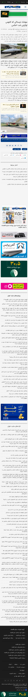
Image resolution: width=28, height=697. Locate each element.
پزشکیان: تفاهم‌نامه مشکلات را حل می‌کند (18, 394)
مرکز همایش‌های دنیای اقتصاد (18, 647)
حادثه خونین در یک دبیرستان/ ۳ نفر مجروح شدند (16, 323)
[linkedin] (12, 145)
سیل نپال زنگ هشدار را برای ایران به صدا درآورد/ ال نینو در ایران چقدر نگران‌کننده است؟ (14, 343)
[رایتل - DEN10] (14, 286)
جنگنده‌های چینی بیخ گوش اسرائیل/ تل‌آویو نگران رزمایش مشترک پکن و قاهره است (14, 338)
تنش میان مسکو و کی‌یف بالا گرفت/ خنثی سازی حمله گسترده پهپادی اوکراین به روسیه (15, 175)
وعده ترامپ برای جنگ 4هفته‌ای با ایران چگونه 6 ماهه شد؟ (14, 486)
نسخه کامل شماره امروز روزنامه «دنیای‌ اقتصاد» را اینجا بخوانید (14, 226)
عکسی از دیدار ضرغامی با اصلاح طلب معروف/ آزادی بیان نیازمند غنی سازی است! (14, 387)
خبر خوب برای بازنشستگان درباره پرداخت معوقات (16, 313)
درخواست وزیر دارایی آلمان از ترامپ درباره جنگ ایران (15, 379)
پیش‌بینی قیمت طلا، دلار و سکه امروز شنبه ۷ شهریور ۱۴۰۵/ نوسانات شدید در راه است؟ (14, 316)
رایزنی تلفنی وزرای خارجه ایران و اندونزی (18, 582)
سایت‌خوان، (21, 139)
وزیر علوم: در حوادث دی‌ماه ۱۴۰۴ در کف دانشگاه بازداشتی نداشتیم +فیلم (14, 461)
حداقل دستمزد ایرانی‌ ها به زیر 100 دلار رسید (17, 510)
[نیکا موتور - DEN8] (14, 235)
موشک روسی (17, 149)
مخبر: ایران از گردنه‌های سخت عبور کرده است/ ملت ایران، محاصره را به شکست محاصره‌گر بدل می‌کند (14, 592)
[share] (11, 680)
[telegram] (10, 145)
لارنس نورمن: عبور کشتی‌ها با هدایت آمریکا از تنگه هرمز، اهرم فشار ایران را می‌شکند (14, 430)
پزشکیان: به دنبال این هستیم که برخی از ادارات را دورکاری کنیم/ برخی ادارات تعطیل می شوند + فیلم (14, 304)
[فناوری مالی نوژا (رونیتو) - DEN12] (14, 412)
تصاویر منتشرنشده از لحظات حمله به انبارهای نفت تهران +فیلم (15, 451)
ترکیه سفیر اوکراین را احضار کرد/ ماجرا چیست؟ (17, 515)
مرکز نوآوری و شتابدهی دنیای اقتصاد (17, 650)
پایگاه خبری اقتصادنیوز (8, 638)
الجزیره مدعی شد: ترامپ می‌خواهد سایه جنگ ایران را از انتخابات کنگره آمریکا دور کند (15, 597)
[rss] (14, 680)
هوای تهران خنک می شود (21, 527)
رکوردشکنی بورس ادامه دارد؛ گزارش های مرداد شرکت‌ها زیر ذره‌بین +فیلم (14, 506)
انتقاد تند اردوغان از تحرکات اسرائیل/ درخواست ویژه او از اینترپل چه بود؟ (14, 363)
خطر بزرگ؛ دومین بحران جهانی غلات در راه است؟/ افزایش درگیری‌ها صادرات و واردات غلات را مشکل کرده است (14, 382)
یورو (7, 2)
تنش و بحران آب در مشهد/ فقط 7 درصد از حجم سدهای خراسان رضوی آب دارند (14, 578)
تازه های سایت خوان (14, 426)
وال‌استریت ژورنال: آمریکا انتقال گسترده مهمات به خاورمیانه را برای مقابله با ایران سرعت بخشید (14, 334)
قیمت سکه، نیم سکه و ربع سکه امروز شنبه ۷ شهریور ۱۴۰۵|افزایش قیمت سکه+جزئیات (14, 547)
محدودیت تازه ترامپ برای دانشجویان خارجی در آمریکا (15, 499)
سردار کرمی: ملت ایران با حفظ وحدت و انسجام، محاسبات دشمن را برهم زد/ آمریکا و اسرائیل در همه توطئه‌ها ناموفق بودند (14, 564)
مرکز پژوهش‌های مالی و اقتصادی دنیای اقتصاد (14, 652)
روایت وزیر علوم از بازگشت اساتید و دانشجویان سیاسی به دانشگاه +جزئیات (14, 470)
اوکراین (24, 149)
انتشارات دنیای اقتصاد (20, 644)
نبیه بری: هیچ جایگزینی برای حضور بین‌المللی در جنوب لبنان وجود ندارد (14, 435)
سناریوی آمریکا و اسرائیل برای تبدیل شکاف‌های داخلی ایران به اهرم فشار (14, 493)
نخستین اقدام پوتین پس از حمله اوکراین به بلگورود (11, 105)
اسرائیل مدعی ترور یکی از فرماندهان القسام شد (17, 524)
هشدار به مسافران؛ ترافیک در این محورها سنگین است (15, 574)
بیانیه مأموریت (12, 673)
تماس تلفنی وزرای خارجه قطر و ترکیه (19, 489)
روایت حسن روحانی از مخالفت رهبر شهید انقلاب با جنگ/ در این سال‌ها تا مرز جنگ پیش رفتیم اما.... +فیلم (14, 482)
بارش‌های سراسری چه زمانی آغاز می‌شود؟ (18, 357)
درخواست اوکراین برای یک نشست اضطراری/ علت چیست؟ (14, 171)
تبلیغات (15, 664)
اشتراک (10, 664)
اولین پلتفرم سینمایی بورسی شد (20, 607)
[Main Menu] (25, 6)
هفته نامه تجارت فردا (20, 638)
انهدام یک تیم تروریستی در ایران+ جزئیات (18, 585)
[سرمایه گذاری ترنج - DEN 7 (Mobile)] (14, 14)
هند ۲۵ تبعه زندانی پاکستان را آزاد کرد (19, 455)
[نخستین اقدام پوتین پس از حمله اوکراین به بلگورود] (23, 106)
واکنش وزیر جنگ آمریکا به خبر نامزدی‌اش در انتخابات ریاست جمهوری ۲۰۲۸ (14, 397)
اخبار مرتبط (14, 165)
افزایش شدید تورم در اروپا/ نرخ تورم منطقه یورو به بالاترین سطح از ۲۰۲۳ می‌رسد (14, 447)
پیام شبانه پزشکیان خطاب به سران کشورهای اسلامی (16, 439)
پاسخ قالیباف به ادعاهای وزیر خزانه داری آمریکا (17, 502)
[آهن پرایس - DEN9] (14, 249)
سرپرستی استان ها (21, 667)
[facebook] (18, 145)
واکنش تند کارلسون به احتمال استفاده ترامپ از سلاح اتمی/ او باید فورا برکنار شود (14, 368)
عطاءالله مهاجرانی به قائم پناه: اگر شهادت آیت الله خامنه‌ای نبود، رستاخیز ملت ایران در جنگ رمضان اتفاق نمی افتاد (14, 309)
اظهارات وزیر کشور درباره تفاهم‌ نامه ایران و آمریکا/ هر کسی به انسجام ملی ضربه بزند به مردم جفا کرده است (14, 618)
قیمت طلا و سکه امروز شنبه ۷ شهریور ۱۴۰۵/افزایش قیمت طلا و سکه (14, 558)
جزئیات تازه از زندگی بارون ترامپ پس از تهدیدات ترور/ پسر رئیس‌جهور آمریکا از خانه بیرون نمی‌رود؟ (14, 442)
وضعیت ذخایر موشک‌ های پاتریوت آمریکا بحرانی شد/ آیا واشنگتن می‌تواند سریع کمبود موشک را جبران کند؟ (14, 610)
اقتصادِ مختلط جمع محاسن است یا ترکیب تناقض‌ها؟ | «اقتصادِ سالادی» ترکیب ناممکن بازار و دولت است (15, 300)
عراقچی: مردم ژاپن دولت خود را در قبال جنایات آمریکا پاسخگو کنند (15, 530)
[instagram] (22, 680)
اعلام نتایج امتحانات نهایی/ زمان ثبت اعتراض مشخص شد (14, 521)
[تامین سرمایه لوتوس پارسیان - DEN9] (14, 269)
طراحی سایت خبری (22, 690)
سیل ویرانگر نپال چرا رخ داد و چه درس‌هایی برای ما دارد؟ (14, 376)
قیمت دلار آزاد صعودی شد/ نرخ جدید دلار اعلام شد (16, 320)
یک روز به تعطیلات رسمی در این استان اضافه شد (16, 330)
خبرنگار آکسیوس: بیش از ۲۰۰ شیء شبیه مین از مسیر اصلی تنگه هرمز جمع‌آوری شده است (14, 372)
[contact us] (8, 680)
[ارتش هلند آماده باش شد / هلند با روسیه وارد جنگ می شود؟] (23, 73)
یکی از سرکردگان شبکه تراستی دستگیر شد (18, 534)
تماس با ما (22, 664)
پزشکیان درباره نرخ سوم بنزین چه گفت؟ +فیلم (17, 391)
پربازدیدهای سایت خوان (14, 296)
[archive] (5, 680)
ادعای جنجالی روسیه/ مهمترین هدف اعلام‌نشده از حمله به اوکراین (14, 180)
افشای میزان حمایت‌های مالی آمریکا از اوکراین (17, 184)
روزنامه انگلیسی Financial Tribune (17, 658)
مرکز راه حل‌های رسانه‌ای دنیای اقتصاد (16, 655)
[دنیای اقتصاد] (12, 7)
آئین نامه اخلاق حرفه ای (19, 676)
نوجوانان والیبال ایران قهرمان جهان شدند (18, 496)
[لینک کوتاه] (21, 145)
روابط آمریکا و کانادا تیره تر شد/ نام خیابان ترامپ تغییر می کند (14, 588)
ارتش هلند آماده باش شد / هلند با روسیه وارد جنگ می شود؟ (10, 73)
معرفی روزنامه (22, 673)
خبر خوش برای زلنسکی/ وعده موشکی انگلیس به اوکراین (14, 169)
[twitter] (15, 145)
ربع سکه (23, 2)
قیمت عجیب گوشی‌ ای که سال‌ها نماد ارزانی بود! (16, 458)
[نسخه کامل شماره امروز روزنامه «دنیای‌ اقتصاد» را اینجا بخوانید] (14, 214)
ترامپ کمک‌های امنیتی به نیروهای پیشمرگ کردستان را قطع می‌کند (14, 326)
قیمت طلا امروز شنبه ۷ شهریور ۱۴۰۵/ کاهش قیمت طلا (15, 550)
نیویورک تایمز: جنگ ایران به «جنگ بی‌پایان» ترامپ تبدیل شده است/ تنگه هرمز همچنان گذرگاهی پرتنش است (15, 466)
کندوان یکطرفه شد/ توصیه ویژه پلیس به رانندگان (16, 512)
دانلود (3, 131)
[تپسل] (1, 135)
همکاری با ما (11, 667)
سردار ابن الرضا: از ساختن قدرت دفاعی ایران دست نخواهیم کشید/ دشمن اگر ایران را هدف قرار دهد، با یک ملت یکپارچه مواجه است (14, 570)
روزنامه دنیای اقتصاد (20, 635)
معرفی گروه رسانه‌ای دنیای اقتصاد (17, 632)
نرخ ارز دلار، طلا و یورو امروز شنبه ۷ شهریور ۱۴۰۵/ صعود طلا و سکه (14, 542)
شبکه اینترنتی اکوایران (8, 635)
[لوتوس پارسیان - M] (14, 694)
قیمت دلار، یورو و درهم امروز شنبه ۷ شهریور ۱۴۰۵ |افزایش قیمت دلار (14, 538)
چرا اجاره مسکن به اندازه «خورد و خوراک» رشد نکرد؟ (15, 360)
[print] (7, 145)
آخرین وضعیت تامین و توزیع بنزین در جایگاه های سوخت (14, 518)
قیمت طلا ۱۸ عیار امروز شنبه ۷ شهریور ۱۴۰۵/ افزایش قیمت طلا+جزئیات (14, 554)
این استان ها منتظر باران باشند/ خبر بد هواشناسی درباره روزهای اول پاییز (15, 347)
